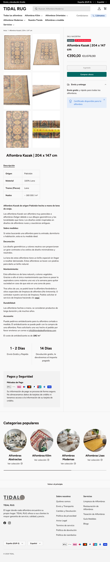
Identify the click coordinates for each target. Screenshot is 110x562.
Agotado (87, 68)
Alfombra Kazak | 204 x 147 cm (20, 30)
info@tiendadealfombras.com (42, 330)
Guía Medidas (89, 519)
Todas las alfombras (12, 15)
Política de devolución (66, 530)
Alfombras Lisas (95, 455)
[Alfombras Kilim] (41, 440)
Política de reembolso (66, 535)
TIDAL (11, 554)
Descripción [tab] (9, 165)
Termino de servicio (65, 525)
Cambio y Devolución (66, 511)
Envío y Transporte (65, 506)
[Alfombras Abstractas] (15, 440)
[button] (105, 8)
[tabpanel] (31, 253)
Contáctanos (82, 15)
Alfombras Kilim (41, 455)
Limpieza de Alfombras (94, 501)
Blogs (86, 523)
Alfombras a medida (54, 20)
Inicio (5, 30)
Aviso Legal (61, 520)
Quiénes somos (63, 501)
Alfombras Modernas (68, 457)
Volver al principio (55, 484)
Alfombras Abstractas (15, 457)
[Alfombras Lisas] (94, 440)
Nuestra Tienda (35, 20)
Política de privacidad (66, 516)
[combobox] (61, 8)
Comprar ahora (86, 74)
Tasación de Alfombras (94, 514)
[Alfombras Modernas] (68, 440)
